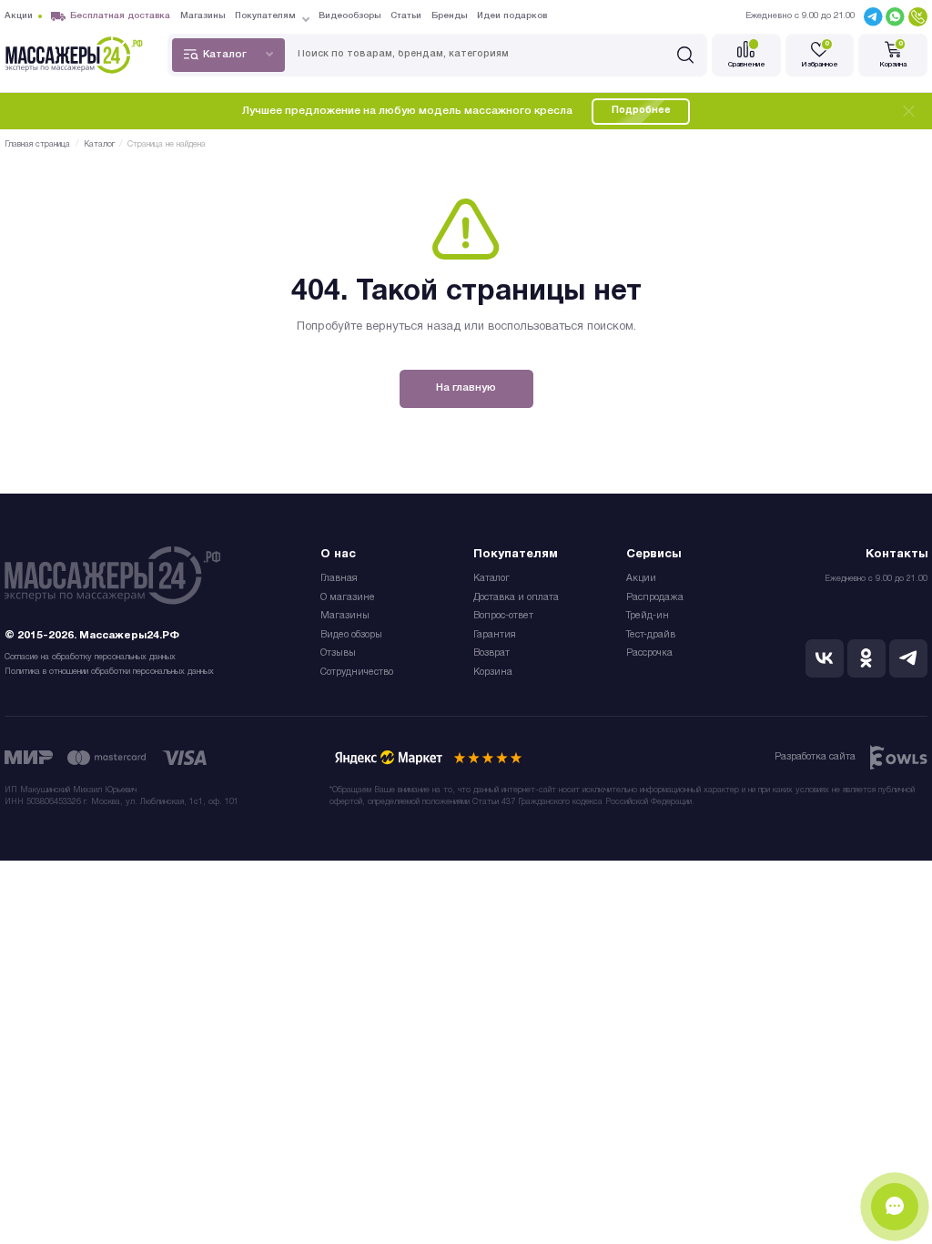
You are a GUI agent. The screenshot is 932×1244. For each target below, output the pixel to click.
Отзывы (338, 653)
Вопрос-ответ (503, 616)
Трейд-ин (647, 616)
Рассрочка (649, 653)
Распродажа (655, 598)
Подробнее (641, 111)
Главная (339, 579)
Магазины (345, 616)
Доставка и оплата (516, 598)
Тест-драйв (650, 635)
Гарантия (494, 635)
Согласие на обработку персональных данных (90, 657)
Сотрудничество (356, 672)
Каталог (491, 579)
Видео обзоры (351, 635)
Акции (641, 579)
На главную (466, 388)
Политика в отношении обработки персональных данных (109, 672)
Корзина (492, 672)
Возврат (491, 653)
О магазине (347, 598)
